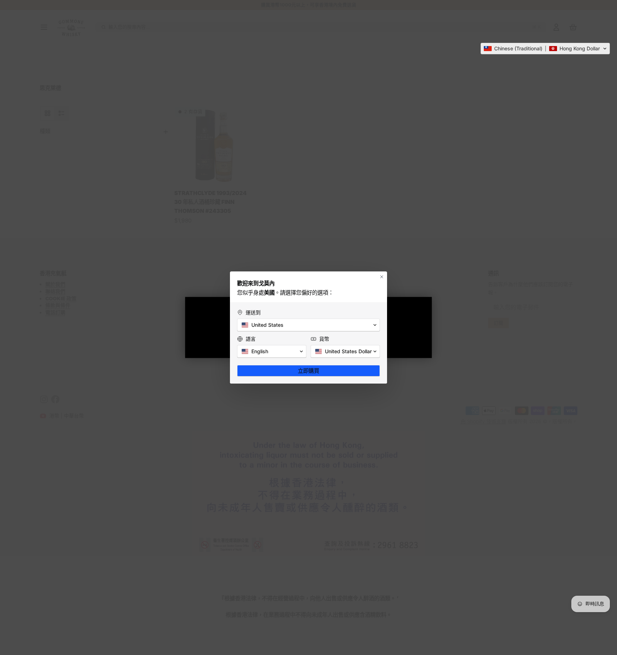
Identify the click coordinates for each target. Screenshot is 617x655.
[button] (545, 48)
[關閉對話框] (382, 277)
